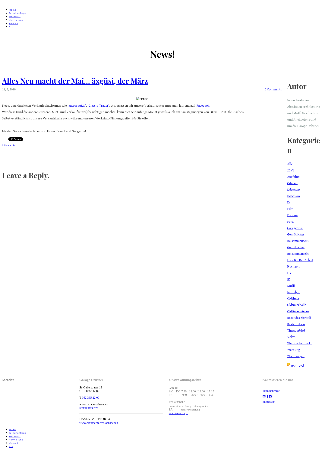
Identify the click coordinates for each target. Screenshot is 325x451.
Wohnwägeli (295, 356)
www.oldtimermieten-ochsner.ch (98, 422)
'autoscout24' (77, 106)
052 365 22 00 (90, 397)
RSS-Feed (297, 366)
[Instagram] (270, 396)
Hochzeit (293, 266)
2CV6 (290, 170)
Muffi (291, 286)
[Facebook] (267, 396)
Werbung (293, 350)
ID (288, 279)
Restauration (296, 324)
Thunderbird (296, 331)
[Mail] (264, 396)
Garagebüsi (295, 228)
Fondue (292, 215)
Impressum (268, 401)
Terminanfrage (17, 13)
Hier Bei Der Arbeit (300, 260)
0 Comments (273, 89)
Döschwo (293, 190)
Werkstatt (15, 16)
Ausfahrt (293, 177)
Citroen (292, 183)
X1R (11, 26)
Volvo (291, 337)
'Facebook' (203, 106)
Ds (289, 202)
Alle (290, 164)
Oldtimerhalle (296, 305)
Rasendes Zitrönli (299, 318)
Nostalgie (293, 292)
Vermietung (16, 20)
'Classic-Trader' (98, 106)
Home (12, 9)
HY (289, 273)
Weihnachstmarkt (299, 343)
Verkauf (13, 23)
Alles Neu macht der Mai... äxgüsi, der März (75, 81)
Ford (290, 222)
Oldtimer (293, 298)
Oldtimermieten (298, 311)
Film (290, 209)
